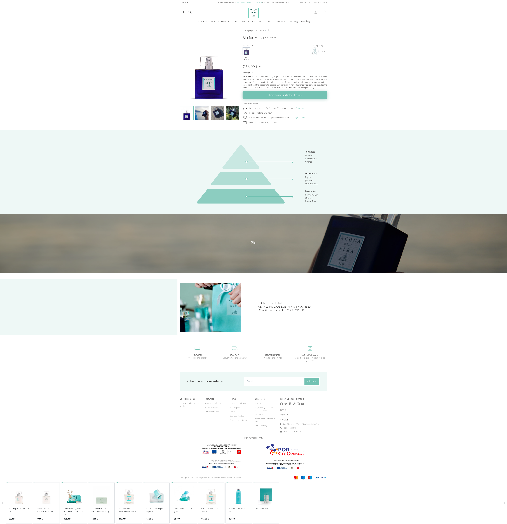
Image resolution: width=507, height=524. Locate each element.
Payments (197, 354)
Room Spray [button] (235, 407)
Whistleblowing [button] (261, 425)
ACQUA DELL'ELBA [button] (206, 21)
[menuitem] (293, 21)
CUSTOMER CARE (309, 354)
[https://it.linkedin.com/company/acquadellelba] (290, 404)
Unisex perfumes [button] (212, 411)
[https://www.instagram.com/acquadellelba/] (298, 404)
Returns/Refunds (272, 354)
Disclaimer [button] (259, 414)
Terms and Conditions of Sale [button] (265, 420)
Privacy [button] (258, 403)
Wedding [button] (305, 21)
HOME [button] (236, 21)
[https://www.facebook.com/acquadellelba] (281, 404)
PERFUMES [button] (223, 21)
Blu (268, 30)
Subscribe (311, 381)
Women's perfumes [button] (213, 403)
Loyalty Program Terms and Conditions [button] (264, 408)
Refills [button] (232, 411)
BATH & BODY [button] (248, 21)
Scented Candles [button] (237, 416)
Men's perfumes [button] (211, 407)
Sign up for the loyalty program (249, 2)
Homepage (248, 30)
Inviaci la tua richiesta (292, 431)
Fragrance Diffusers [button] (238, 403)
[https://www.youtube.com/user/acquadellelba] (302, 404)
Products (260, 30)
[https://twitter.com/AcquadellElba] (285, 404)
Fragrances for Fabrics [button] (239, 420)
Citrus (322, 51)
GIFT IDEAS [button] (281, 21)
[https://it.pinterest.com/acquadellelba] (294, 404)
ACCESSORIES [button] (265, 21)
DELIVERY (234, 354)
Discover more (302, 108)
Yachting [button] (294, 21)
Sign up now (300, 117)
